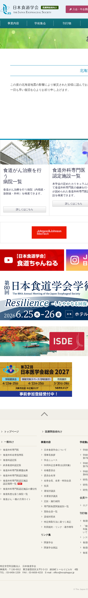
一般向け (9, 441)
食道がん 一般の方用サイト (17, 499)
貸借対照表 (49, 516)
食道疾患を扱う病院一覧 (15, 494)
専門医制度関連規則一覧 (56, 506)
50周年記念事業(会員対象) (57, 465)
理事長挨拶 (49, 455)
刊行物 (67, 23)
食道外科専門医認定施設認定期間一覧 (15, 482)
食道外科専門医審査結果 (15, 470)
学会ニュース (51, 460)
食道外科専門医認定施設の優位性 (20, 489)
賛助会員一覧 (51, 511)
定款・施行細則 (52, 501)
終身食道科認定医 (12, 465)
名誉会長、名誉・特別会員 (57, 480)
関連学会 (48, 542)
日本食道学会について (55, 449)
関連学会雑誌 (51, 547)
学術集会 (40, 23)
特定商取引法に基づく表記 (57, 522)
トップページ (11, 431)
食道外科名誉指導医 (13, 455)
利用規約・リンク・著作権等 (58, 527)
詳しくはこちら (24, 209)
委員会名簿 (49, 475)
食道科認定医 (10, 460)
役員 (46, 486)
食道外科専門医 (11, 449)
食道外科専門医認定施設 (15, 475)
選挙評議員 (49, 491)
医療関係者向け (53, 431)
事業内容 (13, 23)
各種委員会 (49, 470)
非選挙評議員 (51, 496)
